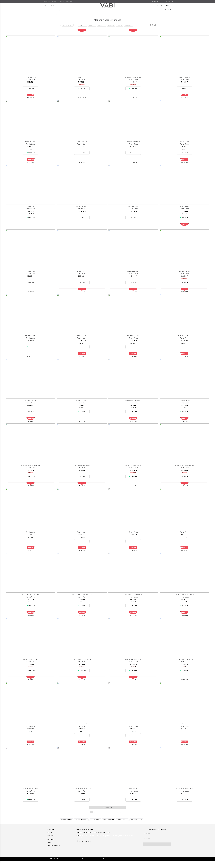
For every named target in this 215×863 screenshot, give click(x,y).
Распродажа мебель (136, 819)
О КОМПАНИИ (46, 1)
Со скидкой (128, 25)
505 (124, 812)
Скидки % (135, 10)
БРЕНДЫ (54, 1)
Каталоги (61, 1)
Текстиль (72, 10)
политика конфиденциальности (160, 858)
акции (49, 842)
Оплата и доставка (53, 845)
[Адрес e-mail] (157, 839)
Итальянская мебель (66, 819)
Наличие (147, 10)
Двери (112, 10)
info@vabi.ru (52, 5)
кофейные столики (108, 819)
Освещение (59, 10)
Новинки (119, 25)
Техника (123, 10)
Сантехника (85, 10)
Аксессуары (100, 10)
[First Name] (157, 834)
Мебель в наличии (122, 819)
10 (117, 812)
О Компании (51, 829)
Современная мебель (81, 819)
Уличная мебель (95, 819)
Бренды (49, 832)
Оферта (49, 849)
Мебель (46, 10)
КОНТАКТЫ (69, 1)
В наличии (111, 25)
